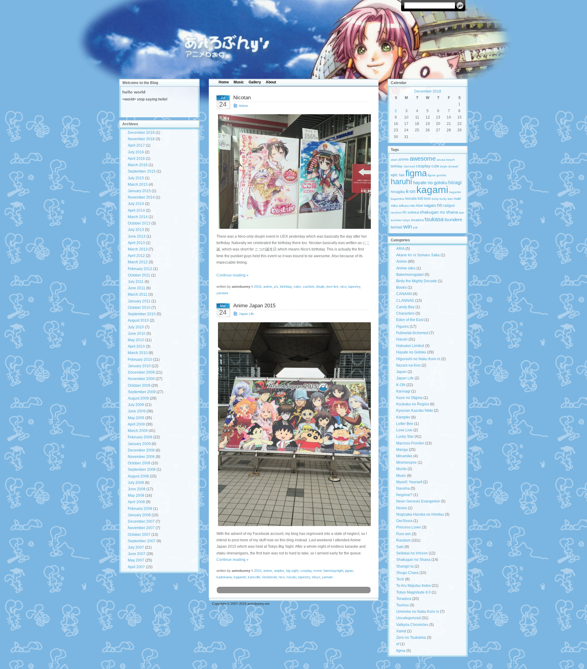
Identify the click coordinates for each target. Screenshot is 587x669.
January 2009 (139, 444)
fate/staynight (333, 570)
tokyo (316, 577)
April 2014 (136, 210)
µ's (276, 286)
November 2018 (141, 139)
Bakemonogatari (410, 274)
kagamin (240, 577)
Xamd (401, 631)
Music (239, 82)
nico (343, 286)
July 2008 (136, 483)
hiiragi (455, 182)
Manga (402, 450)
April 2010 (136, 346)
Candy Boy (405, 307)
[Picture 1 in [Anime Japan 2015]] (293, 424)
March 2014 (138, 217)
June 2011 (136, 288)
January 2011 (139, 301)
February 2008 (140, 508)
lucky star (446, 198)
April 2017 (136, 145)
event (317, 570)
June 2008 (137, 489)
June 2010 (137, 333)
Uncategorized (408, 618)
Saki (400, 547)
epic (394, 175)
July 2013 (136, 230)
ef (397, 644)
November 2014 (141, 197)
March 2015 (138, 184)
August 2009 (138, 398)
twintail (396, 227)
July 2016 (136, 152)
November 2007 (141, 528)
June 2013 (137, 236)
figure (432, 175)
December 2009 (141, 372)
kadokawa (224, 577)
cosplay (306, 570)
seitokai (413, 212)
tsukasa (434, 219)
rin (404, 212)
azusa (441, 159)
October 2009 (139, 385)
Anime (243, 106)
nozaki (291, 577)
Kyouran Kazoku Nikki (414, 410)
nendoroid (269, 577)
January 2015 (139, 191)
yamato (327, 577)
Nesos (401, 508)
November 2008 (141, 457)
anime (267, 286)
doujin (320, 286)
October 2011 (139, 275)
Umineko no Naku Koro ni (417, 611)
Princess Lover (408, 527)
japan (349, 570)
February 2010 (140, 359)
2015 (257, 570)
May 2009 (136, 418)
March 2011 (137, 294)
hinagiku (398, 192)
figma (416, 173)
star (461, 212)
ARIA (400, 249)
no (439, 205)
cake (297, 286)
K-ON (400, 385)
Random (403, 540)
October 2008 (139, 463)
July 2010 (136, 327)
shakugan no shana (439, 212)
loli (420, 198)
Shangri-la (405, 566)
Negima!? (404, 495)
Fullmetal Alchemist (412, 333)
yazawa (222, 293)
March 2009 (138, 431)
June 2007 (137, 554)
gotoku (441, 175)
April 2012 (136, 256)
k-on (410, 191)
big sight (292, 570)
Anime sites (405, 268)
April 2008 (136, 502)
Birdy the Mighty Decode (416, 281)
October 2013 (139, 223)
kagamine (397, 198)
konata (411, 198)
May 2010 (136, 340)
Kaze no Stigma (409, 398)
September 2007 (142, 541)
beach (450, 159)
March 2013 (138, 249)
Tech (400, 579)
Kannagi (403, 391)
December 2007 (141, 521)
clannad (409, 166)
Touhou (402, 605)
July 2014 (136, 204)
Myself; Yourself (409, 482)
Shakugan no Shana (413, 560)
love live (332, 286)
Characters (405, 313)
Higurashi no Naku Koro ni (418, 359)
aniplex (279, 570)
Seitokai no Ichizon (412, 553)
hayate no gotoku (430, 182)
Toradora (403, 599)
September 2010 (142, 314)
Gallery (255, 82)
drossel (453, 166)
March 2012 (138, 262)
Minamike (404, 456)
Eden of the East (409, 320)
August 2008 (138, 476)
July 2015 (136, 178)
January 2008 (139, 515)
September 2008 (142, 469)
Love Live (404, 430)
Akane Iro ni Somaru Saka (418, 255)
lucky (435, 198)
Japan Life (246, 314)
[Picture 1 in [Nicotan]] (293, 171)
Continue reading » (232, 275)
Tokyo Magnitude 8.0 (413, 592)
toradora (417, 220)
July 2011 (136, 282)
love (427, 198)
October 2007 (139, 534)
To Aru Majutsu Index (413, 585)
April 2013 (136, 243)
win (407, 226)
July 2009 (136, 405)
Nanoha (403, 488)
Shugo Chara (407, 573)
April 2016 (136, 158)
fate (401, 175)
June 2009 (137, 411)
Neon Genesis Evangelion (418, 501)
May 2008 (136, 495)
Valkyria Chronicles (412, 625)
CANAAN (404, 294)
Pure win (403, 534)
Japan (401, 372)
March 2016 (138, 165)
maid (457, 198)
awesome (423, 158)
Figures (402, 326)
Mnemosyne (406, 462)
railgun (449, 205)
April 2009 (136, 424)
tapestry (354, 286)
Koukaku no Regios (412, 404)
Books (401, 287)
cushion (308, 286)
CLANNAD (405, 300)
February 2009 (140, 437)
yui (415, 227)
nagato (430, 205)
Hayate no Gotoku (411, 352)
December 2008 (141, 450)
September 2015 (142, 171)
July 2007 (136, 547)
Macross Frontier (410, 443)
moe (419, 205)
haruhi (401, 181)
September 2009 (142, 392)
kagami (432, 189)
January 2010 (139, 366)
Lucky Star (405, 436)
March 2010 (138, 353)
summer (396, 220)
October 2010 (139, 307)
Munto (401, 469)
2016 (257, 286)
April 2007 (136, 567)
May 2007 (136, 560)
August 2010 (138, 320)
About (271, 82)
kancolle (254, 577)
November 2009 (141, 379)
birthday (286, 286)
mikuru (404, 205)
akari (394, 159)
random (396, 212)
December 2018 (141, 132)
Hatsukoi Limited (410, 346)
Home (224, 82)
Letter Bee (404, 424)
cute (435, 166)
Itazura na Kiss (408, 365)
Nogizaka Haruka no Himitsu (420, 514)
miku (394, 205)
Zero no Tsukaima (411, 637)
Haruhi (402, 339)
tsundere (453, 219)
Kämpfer (403, 417)
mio (412, 205)
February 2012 (140, 269)
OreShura (404, 521)
